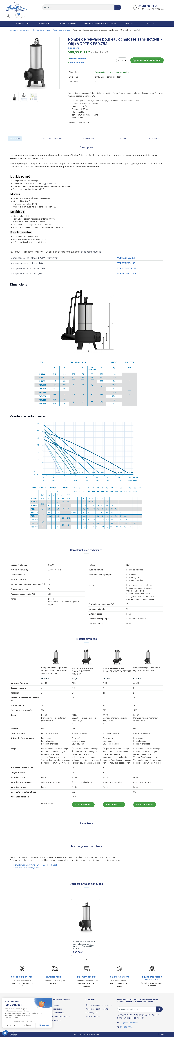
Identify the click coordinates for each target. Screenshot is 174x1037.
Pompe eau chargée (61, 30)
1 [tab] (86, 959)
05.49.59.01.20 (126, 1027)
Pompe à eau (25, 30)
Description (15, 138)
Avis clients (123, 138)
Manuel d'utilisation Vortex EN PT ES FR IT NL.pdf (35, 865)
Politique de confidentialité (96, 1009)
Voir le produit (83, 804)
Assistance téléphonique (59, 1016)
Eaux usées (54, 1005)
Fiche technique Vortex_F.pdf (26, 868)
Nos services (54, 1020)
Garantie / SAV (91, 1012)
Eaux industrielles (56, 1012)
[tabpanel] (85, 928)
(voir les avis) (74, 48)
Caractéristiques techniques (51, 138)
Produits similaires (90, 138)
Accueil (13, 30)
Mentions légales (92, 1016)
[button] (8, 16)
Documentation (154, 138)
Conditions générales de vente (98, 1005)
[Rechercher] (117, 7)
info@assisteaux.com (129, 1022)
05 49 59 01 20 (148, 6)
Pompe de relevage (41, 30)
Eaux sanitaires (55, 1009)
